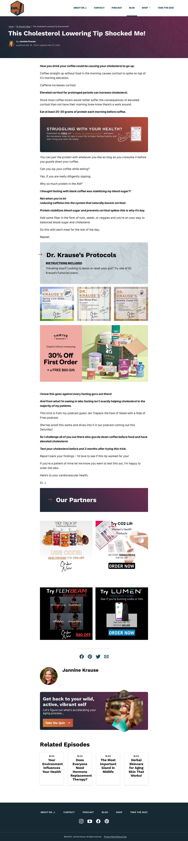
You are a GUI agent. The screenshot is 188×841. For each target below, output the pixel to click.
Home (11, 26)
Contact (99, 7)
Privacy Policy (110, 837)
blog (51, 756)
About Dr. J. (80, 7)
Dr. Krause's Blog (23, 26)
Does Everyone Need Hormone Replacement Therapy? (81, 769)
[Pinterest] (106, 821)
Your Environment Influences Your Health (52, 765)
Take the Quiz (166, 7)
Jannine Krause (27, 41)
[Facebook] (98, 821)
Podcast (117, 7)
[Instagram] (81, 821)
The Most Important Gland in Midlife (108, 765)
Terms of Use (121, 837)
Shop (145, 7)
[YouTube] (89, 821)
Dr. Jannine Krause (17, 8)
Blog (132, 7)
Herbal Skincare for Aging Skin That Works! (136, 767)
